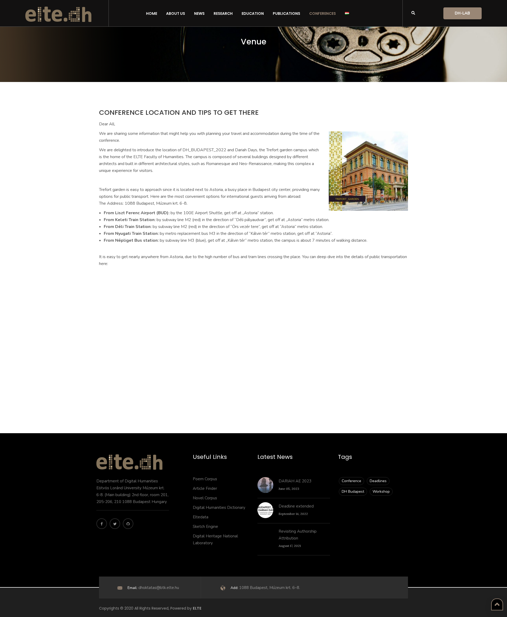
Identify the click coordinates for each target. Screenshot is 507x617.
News (199, 13)
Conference (351, 480)
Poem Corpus (205, 479)
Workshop (381, 491)
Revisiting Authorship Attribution (298, 535)
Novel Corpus (205, 498)
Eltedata (200, 517)
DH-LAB (462, 13)
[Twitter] (115, 523)
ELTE (197, 608)
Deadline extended (296, 506)
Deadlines (378, 480)
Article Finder (205, 488)
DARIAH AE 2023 (295, 481)
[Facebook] (101, 523)
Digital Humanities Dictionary (219, 507)
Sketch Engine (205, 526)
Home (151, 13)
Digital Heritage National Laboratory (215, 539)
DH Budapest (353, 491)
